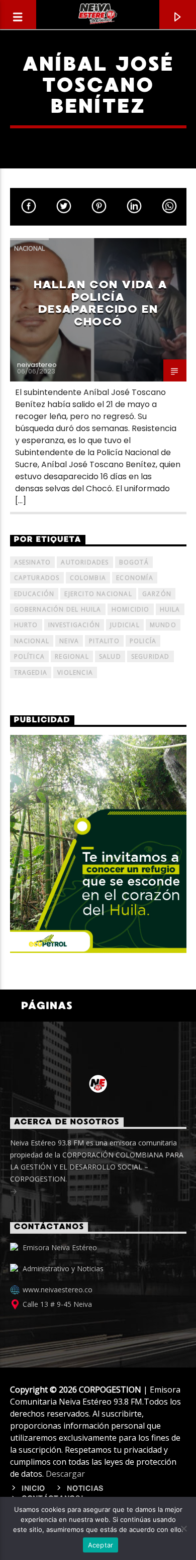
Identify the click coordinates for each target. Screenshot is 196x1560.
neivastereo (37, 364)
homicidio (131, 609)
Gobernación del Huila (58, 609)
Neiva (69, 641)
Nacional (29, 248)
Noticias (85, 1488)
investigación (74, 625)
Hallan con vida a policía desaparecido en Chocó (100, 303)
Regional (72, 656)
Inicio (33, 1488)
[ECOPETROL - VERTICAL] (98, 843)
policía (143, 641)
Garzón (156, 594)
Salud (110, 656)
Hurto (26, 625)
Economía (134, 577)
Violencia (75, 672)
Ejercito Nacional (98, 594)
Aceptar (101, 1545)
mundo (163, 625)
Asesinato (32, 562)
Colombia (88, 577)
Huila (170, 609)
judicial (125, 625)
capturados (37, 577)
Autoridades (85, 562)
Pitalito (104, 641)
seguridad (150, 656)
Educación (34, 594)
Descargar (65, 1473)
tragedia (31, 672)
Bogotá (134, 562)
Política (29, 656)
